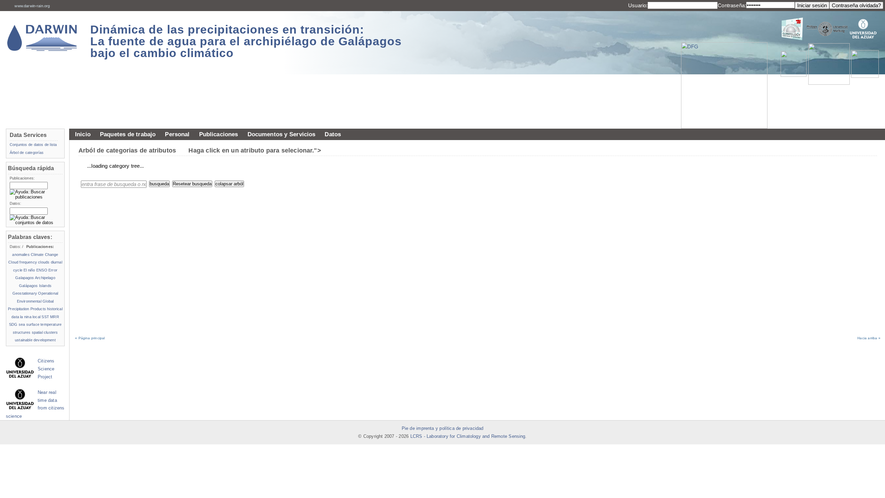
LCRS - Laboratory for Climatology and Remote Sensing (467, 436)
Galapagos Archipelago (35, 278)
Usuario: (638, 5)
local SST (40, 317)
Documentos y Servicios (282, 134)
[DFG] (727, 70)
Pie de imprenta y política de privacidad (443, 428)
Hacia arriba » (869, 338)
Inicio (83, 134)
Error (52, 270)
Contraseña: (732, 5)
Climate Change (44, 254)
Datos (333, 134)
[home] (42, 38)
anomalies (20, 254)
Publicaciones (218, 134)
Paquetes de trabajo (128, 134)
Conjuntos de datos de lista (33, 144)
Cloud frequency (22, 262)
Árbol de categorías (27, 152)
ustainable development (35, 340)
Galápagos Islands (35, 286)
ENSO (41, 270)
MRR (54, 317)
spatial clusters (45, 332)
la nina (25, 317)
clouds (43, 262)
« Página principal (90, 338)
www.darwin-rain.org (32, 6)
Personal (177, 134)
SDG (13, 324)
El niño (29, 270)
